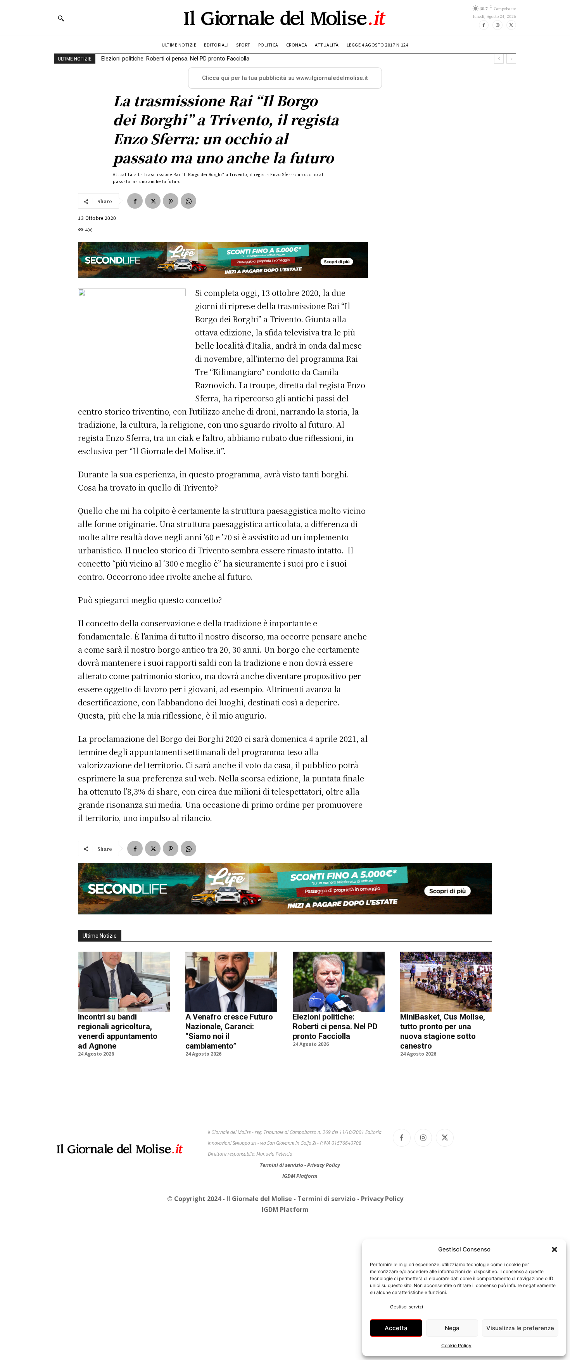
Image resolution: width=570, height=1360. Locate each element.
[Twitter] (511, 25)
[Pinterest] (170, 201)
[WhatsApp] (188, 201)
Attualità (123, 174)
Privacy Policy (323, 1164)
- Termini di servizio (325, 1198)
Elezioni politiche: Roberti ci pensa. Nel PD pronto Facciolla (335, 1026)
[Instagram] (497, 25)
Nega (452, 1328)
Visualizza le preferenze (520, 1328)
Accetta (396, 1328)
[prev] (499, 59)
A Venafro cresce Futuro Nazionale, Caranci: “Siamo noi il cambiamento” (229, 1031)
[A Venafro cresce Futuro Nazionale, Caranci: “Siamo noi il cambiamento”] (231, 982)
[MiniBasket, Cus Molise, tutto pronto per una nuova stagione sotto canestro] (446, 982)
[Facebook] (484, 25)
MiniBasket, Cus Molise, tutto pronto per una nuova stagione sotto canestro (198, 58)
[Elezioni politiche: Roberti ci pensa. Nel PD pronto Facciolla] (339, 982)
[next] (511, 59)
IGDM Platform (300, 1175)
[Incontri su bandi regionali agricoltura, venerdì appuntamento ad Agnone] (124, 982)
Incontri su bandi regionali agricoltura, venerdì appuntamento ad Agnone (117, 1031)
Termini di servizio (282, 1164)
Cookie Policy (456, 1345)
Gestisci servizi (406, 1307)
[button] (554, 1249)
